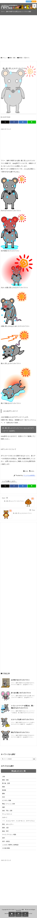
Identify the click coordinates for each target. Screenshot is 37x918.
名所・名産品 (6, 841)
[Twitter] (5, 122)
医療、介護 (5, 827)
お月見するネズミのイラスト (20, 680)
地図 (3, 807)
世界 (3, 838)
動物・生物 (12, 57)
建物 (3, 793)
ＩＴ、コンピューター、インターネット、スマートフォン (18, 821)
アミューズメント (7, 814)
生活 (3, 797)
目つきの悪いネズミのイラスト (21, 693)
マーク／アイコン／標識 (9, 834)
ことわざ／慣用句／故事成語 (10, 844)
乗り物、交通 (6, 783)
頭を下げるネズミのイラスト (20, 732)
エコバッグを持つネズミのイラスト (22, 719)
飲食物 (4, 790)
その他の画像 (6, 848)
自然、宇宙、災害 (7, 810)
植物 (3, 786)
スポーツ (4, 817)
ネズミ (28, 57)
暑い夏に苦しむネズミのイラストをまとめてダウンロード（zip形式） (18, 429)
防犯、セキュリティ (7, 824)
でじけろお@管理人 (29, 475)
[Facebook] (14, 122)
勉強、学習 (5, 831)
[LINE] (32, 122)
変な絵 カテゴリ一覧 (18, 771)
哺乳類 (20, 57)
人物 (3, 776)
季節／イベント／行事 (8, 804)
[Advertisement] (18, 35)
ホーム (4, 57)
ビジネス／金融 (6, 800)
